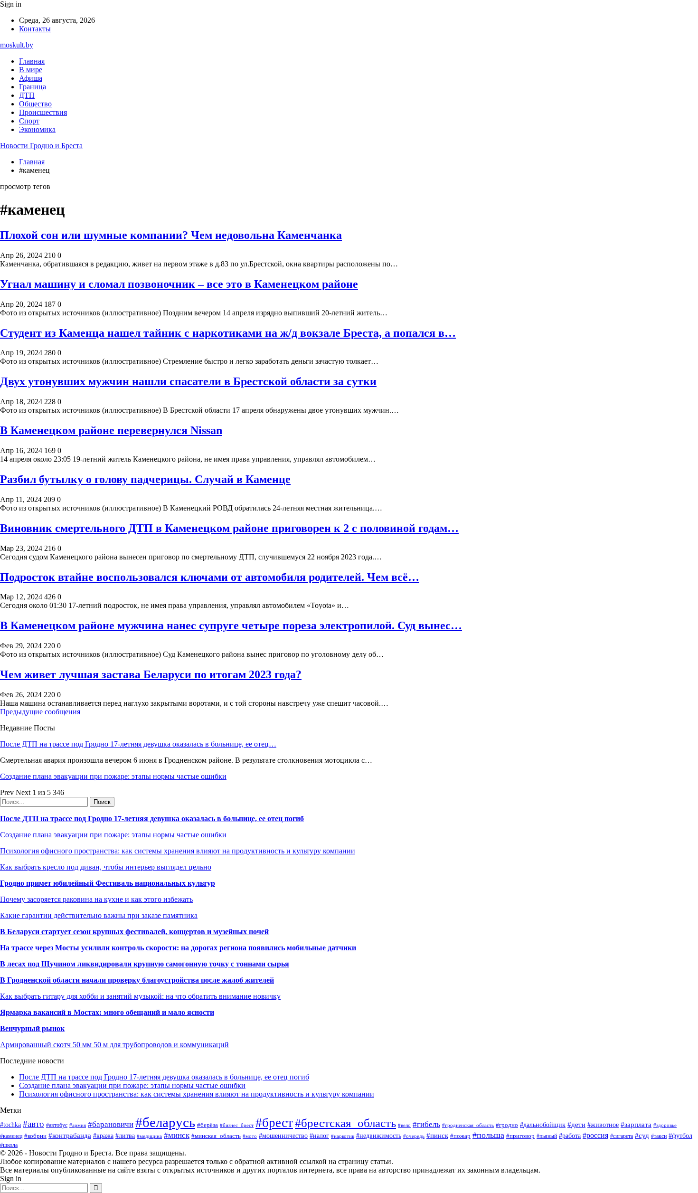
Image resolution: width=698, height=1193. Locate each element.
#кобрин (35, 1135)
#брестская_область (345, 1123)
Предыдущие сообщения (40, 712)
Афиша (30, 78)
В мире (30, 70)
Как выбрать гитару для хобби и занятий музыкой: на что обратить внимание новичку (140, 996)
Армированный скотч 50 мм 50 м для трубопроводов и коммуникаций (114, 1045)
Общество (35, 104)
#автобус (56, 1125)
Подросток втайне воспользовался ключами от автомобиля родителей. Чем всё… (209, 577)
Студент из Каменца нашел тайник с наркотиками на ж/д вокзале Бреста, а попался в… (228, 333)
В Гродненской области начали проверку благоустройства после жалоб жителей (137, 980)
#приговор (520, 1135)
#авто (33, 1124)
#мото (250, 1136)
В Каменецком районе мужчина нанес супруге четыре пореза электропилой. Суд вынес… (231, 625)
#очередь (413, 1136)
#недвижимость (378, 1135)
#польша (488, 1135)
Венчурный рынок (32, 1028)
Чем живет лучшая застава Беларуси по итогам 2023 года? (151, 674)
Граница (32, 87)
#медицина (149, 1136)
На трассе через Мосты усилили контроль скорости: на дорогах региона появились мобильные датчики (178, 948)
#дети (576, 1124)
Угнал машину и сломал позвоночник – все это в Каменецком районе (179, 284)
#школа (9, 1145)
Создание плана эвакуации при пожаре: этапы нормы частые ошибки (113, 776)
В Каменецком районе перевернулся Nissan (111, 430)
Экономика (37, 129)
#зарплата (636, 1124)
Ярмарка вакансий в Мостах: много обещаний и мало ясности (107, 1012)
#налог (319, 1135)
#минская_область (216, 1135)
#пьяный (547, 1136)
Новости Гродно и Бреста (41, 146)
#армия (77, 1125)
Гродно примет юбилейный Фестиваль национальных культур (107, 883)
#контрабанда (69, 1135)
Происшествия (43, 112)
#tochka (10, 1124)
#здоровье (665, 1125)
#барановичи (110, 1124)
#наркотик (342, 1136)
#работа (570, 1135)
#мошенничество (283, 1135)
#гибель (426, 1124)
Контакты (35, 29)
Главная (32, 61)
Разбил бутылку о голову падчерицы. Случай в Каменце (145, 479)
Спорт (29, 121)
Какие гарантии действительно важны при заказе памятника (99, 915)
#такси (659, 1136)
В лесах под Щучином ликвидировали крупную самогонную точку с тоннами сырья (144, 964)
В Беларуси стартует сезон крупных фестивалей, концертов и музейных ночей (134, 932)
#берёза (207, 1124)
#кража (103, 1135)
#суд (642, 1135)
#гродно (507, 1125)
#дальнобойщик (543, 1124)
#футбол (680, 1135)
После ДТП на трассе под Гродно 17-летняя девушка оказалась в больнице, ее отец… (138, 744)
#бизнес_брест (237, 1125)
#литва (125, 1135)
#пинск (437, 1135)
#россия (595, 1135)
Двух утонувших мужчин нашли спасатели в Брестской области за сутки (188, 381)
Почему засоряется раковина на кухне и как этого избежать (96, 899)
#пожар (460, 1135)
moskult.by (16, 45)
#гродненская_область (468, 1125)
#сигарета (621, 1136)
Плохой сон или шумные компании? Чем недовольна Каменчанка (171, 235)
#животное (603, 1124)
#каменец (11, 1136)
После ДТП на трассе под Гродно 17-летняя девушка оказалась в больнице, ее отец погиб (152, 818)
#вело (404, 1125)
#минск (176, 1135)
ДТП (27, 95)
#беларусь (165, 1122)
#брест (274, 1123)
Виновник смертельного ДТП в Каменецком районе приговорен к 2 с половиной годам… (229, 528)
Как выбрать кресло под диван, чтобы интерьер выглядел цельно (105, 867)
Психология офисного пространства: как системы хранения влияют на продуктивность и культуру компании (177, 851)
